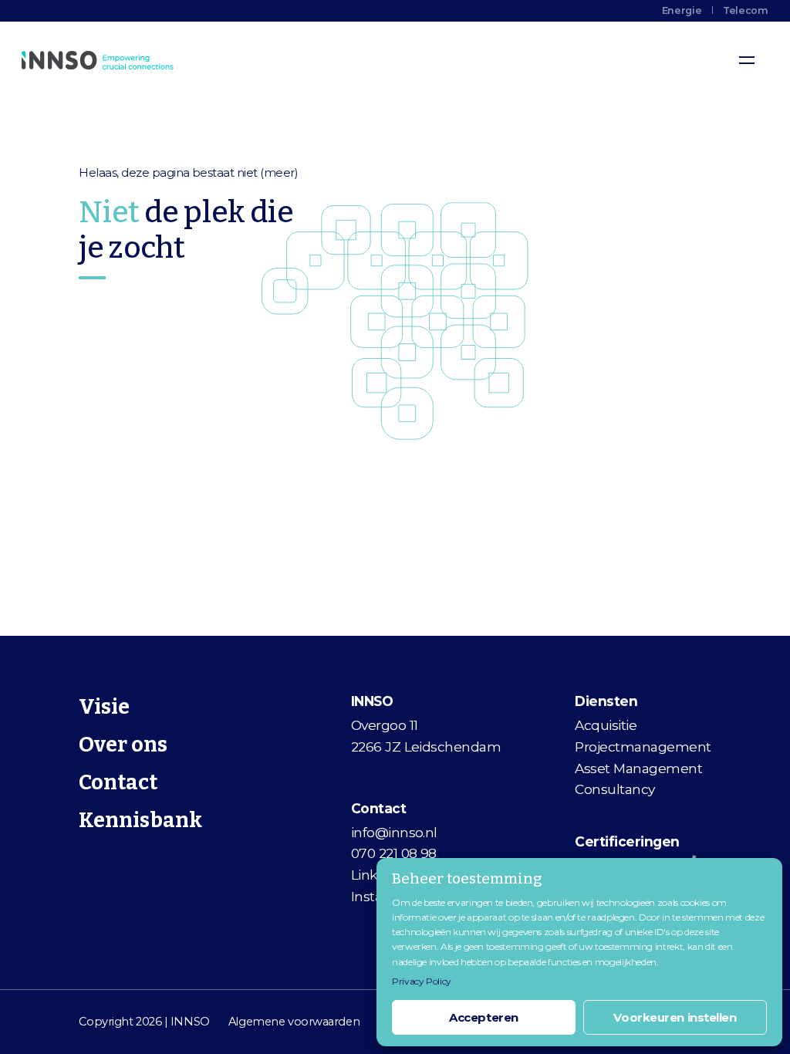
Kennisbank (140, 820)
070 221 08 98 (394, 853)
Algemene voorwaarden (294, 1022)
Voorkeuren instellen (674, 1017)
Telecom (745, 10)
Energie (681, 10)
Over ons (123, 744)
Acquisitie (605, 725)
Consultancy (614, 789)
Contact (118, 782)
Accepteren (483, 1017)
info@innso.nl (394, 832)
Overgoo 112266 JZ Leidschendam (426, 736)
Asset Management (638, 768)
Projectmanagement (643, 746)
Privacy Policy (421, 981)
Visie (104, 706)
